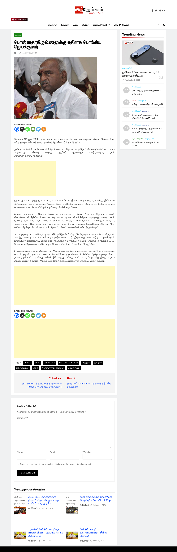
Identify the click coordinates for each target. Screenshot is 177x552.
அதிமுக (86, 362)
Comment (22, 418)
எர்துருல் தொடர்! (100, 25)
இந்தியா (65, 25)
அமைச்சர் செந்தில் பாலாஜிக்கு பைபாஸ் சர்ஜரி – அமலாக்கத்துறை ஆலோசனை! (45, 532)
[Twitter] (38, 129)
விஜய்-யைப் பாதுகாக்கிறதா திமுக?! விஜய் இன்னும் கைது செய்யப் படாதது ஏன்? (43, 500)
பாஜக (35, 368)
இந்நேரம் (34, 508)
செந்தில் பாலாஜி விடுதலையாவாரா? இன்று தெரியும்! (93, 532)
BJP (37, 362)
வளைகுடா (52, 25)
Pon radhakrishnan (68, 362)
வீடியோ (85, 25)
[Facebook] (16, 129)
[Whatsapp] (27, 129)
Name (20, 452)
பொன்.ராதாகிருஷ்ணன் (53, 368)
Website (87, 452)
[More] (43, 129)
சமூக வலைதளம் (137, 139)
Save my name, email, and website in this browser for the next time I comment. (55, 464)
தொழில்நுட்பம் (127, 68)
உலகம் (75, 25)
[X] (22, 129)
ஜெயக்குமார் (73, 368)
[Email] (33, 129)
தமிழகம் (18, 35)
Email (52, 452)
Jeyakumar (49, 362)
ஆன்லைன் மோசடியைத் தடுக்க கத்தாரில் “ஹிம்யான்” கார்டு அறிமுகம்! (145, 118)
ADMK (27, 362)
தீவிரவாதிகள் (22, 368)
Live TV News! (121, 25)
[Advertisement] (35, 178)
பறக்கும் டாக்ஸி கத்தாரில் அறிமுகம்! (147, 104)
